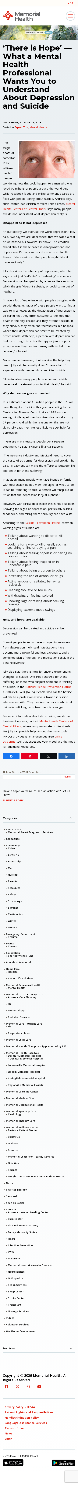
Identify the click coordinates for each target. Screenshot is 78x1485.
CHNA (11, 848)
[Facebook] (6, 1386)
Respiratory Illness (19, 1033)
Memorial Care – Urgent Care (24, 1023)
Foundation (13, 953)
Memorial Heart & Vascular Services (30, 1265)
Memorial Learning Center (22, 1091)
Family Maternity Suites (22, 1232)
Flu (10, 1004)
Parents (12, 881)
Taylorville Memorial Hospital (26, 1085)
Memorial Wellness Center (22, 1127)
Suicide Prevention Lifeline (43, 523)
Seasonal (11, 1196)
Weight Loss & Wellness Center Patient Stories (36, 1176)
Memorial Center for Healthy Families (31, 1156)
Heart (11, 1238)
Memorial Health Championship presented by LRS (36, 1046)
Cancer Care (13, 829)
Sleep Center (16, 1291)
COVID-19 (13, 855)
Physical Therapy (16, 1189)
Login (8, 1438)
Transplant (14, 1304)
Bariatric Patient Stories (22, 1130)
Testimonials (15, 914)
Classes (12, 946)
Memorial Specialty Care (21, 1111)
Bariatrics (14, 1137)
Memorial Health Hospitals (22, 1053)
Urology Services (18, 1311)
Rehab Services (17, 1285)
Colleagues (13, 838)
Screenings (15, 901)
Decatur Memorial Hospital (24, 1055)
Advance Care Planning (22, 997)
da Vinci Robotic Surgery (23, 1225)
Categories (10, 818)
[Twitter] (17, 1386)
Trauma (13, 937)
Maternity (14, 1258)
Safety (12, 894)
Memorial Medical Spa (20, 1098)
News (9, 1183)
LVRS (11, 1252)
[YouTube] (39, 1386)
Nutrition (13, 1163)
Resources (14, 888)
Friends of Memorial (18, 962)
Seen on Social (15, 1203)
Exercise (13, 1150)
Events (10, 943)
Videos (10, 1318)
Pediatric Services (19, 1017)
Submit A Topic (13, 800)
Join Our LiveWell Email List (23, 772)
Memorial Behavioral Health (23, 985)
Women (12, 927)
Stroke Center (16, 1298)
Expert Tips (21, 127)
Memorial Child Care (18, 1039)
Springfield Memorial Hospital (26, 1078)
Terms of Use (14, 1428)
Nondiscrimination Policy (22, 1417)
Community (13, 845)
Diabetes (13, 1143)
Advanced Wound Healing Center (28, 1212)
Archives (9, 1348)
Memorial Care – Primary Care (24, 994)
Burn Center (15, 1219)
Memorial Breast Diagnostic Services (30, 832)
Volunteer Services (17, 1324)
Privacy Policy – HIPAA (20, 1407)
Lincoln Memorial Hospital (24, 1071)
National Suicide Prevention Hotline (48, 687)
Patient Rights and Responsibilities (29, 1412)
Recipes (12, 1170)
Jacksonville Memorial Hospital (26, 1065)
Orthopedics (15, 1278)
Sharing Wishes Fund (21, 955)
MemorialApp (16, 1010)
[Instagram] (28, 1386)
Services (11, 1209)
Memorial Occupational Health (25, 1104)
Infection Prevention (20, 1245)
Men (10, 868)
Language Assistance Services (26, 1423)
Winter (12, 921)
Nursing (13, 874)
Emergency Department (20, 934)
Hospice (13, 971)
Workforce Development (21, 1331)
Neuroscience (16, 1271)
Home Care (13, 969)
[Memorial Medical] (22, 15)
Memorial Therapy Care (20, 1120)
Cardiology (14, 1114)
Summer (13, 907)
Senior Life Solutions (20, 978)
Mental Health (38, 127)
